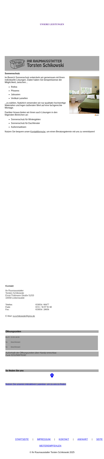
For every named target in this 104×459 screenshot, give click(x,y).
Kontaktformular (38, 131)
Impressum (44, 439)
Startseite (22, 439)
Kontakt (64, 439)
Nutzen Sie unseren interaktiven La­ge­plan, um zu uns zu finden (35, 384)
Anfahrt (82, 439)
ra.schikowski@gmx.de (24, 316)
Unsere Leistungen (52, 24)
